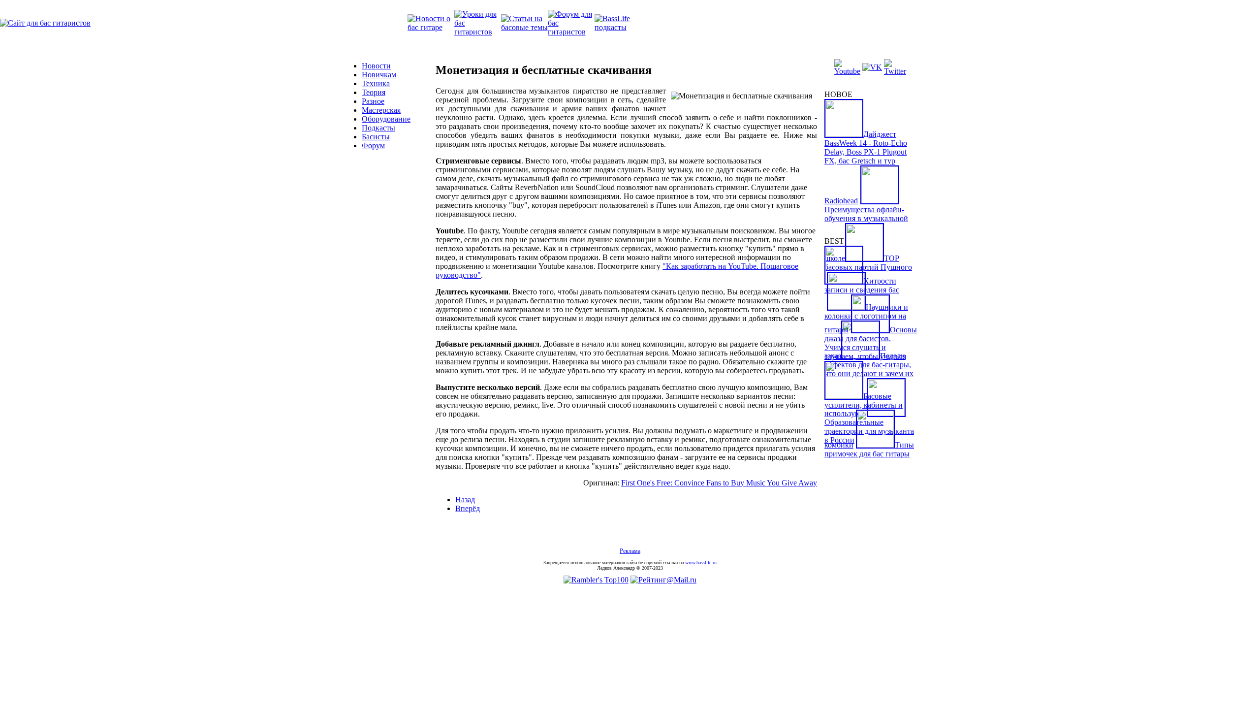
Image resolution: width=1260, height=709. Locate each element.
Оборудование (386, 119)
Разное (373, 101)
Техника (376, 83)
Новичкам (379, 74)
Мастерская (381, 110)
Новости (376, 66)
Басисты (376, 136)
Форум (373, 145)
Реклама (630, 551)
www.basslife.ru (701, 562)
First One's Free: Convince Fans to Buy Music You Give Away (719, 483)
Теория (373, 92)
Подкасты (378, 128)
